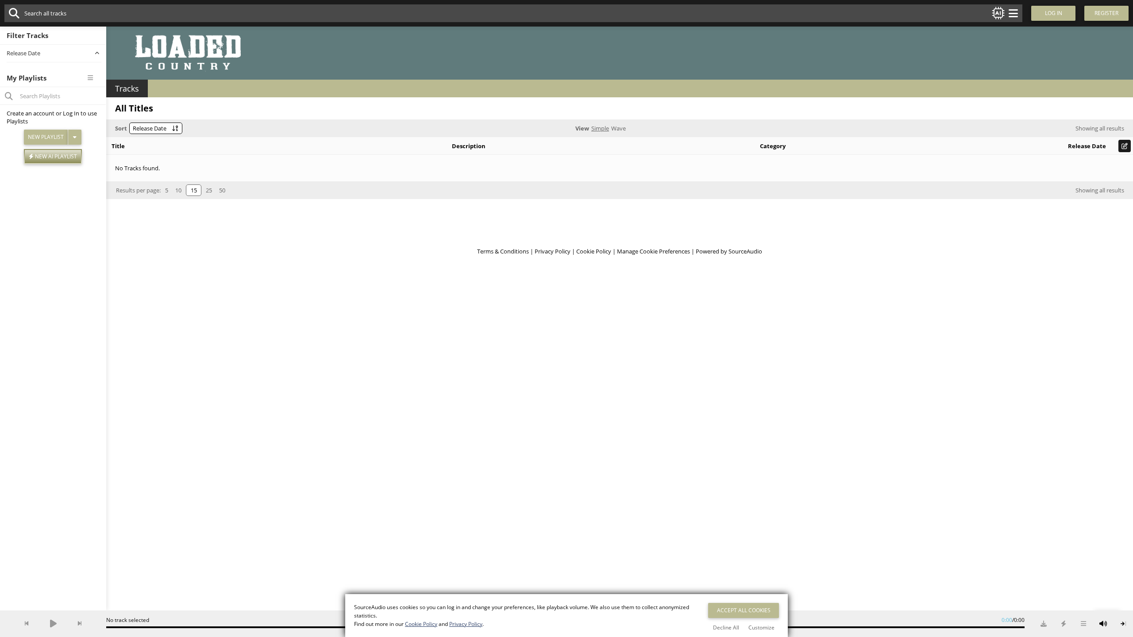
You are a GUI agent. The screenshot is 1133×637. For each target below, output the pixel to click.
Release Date (1087, 146)
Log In (71, 113)
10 (178, 190)
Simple (600, 128)
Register (1106, 13)
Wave (618, 128)
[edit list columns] (1124, 146)
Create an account (30, 113)
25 (209, 190)
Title (118, 146)
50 (222, 190)
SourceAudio (745, 251)
